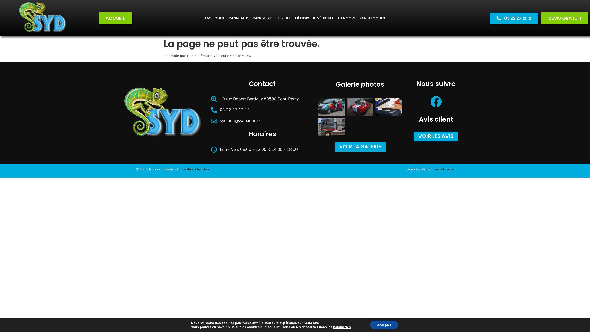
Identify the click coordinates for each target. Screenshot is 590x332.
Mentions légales (194, 169)
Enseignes (214, 18)
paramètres (342, 327)
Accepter (384, 325)
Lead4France (443, 169)
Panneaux (238, 18)
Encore (346, 18)
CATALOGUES (372, 18)
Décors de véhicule (314, 18)
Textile (284, 18)
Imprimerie (262, 18)
